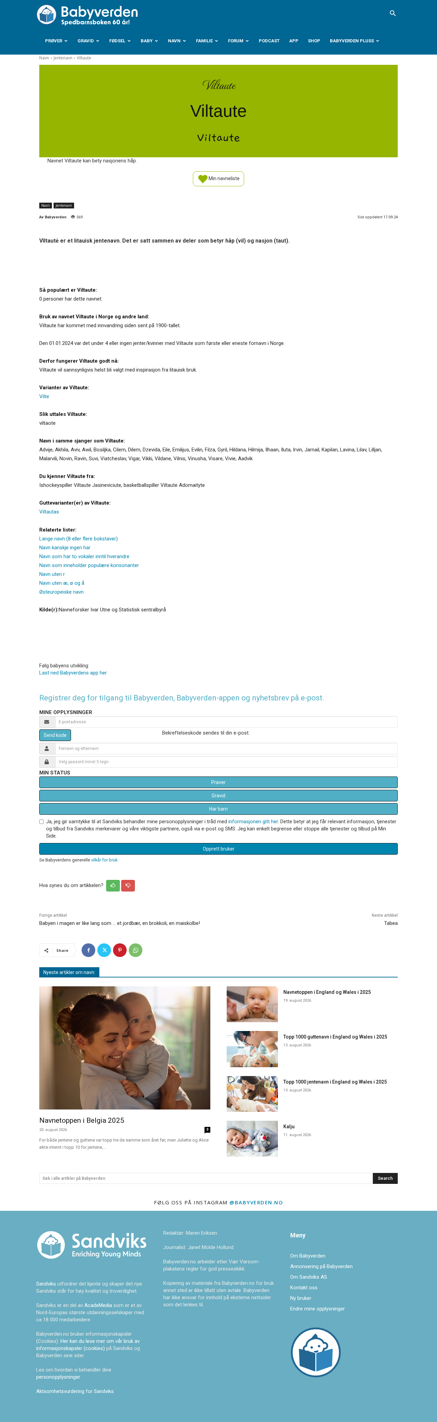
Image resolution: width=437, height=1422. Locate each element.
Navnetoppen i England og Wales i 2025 (327, 992)
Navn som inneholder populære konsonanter (89, 565)
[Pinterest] (120, 950)
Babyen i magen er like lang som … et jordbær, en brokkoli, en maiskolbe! (119, 923)
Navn (174, 40)
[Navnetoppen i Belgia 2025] (124, 1047)
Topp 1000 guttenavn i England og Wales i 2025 (335, 1037)
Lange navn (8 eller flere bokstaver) (78, 539)
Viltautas (49, 512)
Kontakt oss (304, 1288)
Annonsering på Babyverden (321, 1266)
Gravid (85, 40)
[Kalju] (252, 1139)
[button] (392, 14)
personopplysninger (58, 1377)
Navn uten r (52, 574)
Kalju (289, 1126)
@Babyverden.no (256, 1202)
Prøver (53, 40)
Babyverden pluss (352, 40)
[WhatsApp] (135, 950)
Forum (235, 40)
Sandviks (46, 1284)
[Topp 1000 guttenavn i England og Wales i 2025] (252, 1049)
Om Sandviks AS (308, 1277)
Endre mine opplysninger (317, 1309)
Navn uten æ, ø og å (61, 583)
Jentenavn (63, 58)
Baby (147, 40)
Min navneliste (224, 178)
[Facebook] (88, 950)
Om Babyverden (307, 1256)
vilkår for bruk (104, 859)
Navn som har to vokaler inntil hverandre (84, 556)
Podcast (269, 40)
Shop (314, 40)
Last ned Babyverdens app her (73, 673)
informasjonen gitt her (253, 821)
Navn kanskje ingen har (64, 548)
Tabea (391, 923)
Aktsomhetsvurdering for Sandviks (75, 1391)
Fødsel (117, 40)
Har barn (218, 809)
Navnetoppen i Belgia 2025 (81, 1120)
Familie (204, 40)
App (293, 40)
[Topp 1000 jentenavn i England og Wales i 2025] (252, 1094)
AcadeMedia (98, 1305)
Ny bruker (300, 1298)
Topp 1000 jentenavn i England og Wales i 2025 (335, 1082)
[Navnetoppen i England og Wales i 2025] (252, 1004)
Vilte (44, 396)
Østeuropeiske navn (61, 592)
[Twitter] (104, 950)
